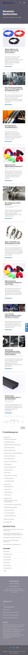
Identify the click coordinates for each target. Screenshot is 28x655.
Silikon (12, 54)
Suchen (22, 427)
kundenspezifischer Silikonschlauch (11, 615)
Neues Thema (6, 562)
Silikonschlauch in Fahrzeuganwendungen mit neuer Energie (13, 282)
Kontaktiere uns (6, 609)
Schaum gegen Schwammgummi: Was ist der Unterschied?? (13, 397)
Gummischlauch (14, 129)
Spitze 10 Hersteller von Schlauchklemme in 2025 (12, 242)
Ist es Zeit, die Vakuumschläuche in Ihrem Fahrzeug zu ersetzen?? (13, 315)
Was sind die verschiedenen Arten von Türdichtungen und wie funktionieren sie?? (14, 89)
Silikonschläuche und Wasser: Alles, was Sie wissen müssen (12, 50)
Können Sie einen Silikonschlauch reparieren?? (13, 165)
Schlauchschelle (16, 206)
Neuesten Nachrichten (9, 607)
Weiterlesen (8, 66)
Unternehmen (6, 551)
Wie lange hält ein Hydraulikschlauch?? (11, 126)
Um (3, 604)
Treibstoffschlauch (7, 554)
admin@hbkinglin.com (14, 586)
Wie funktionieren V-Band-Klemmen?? (13, 203)
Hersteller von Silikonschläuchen (10, 617)
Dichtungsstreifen (15, 92)
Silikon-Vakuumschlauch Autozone (10, 612)
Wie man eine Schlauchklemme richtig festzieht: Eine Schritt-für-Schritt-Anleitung (13, 352)
